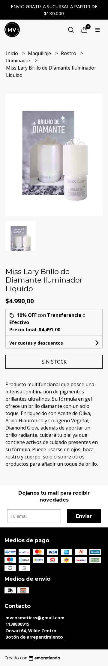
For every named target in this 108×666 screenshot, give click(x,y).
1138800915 (17, 624)
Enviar (84, 516)
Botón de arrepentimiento (34, 637)
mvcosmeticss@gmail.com (34, 618)
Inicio (12, 53)
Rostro (69, 53)
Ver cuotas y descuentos (36, 343)
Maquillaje (40, 53)
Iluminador (19, 60)
